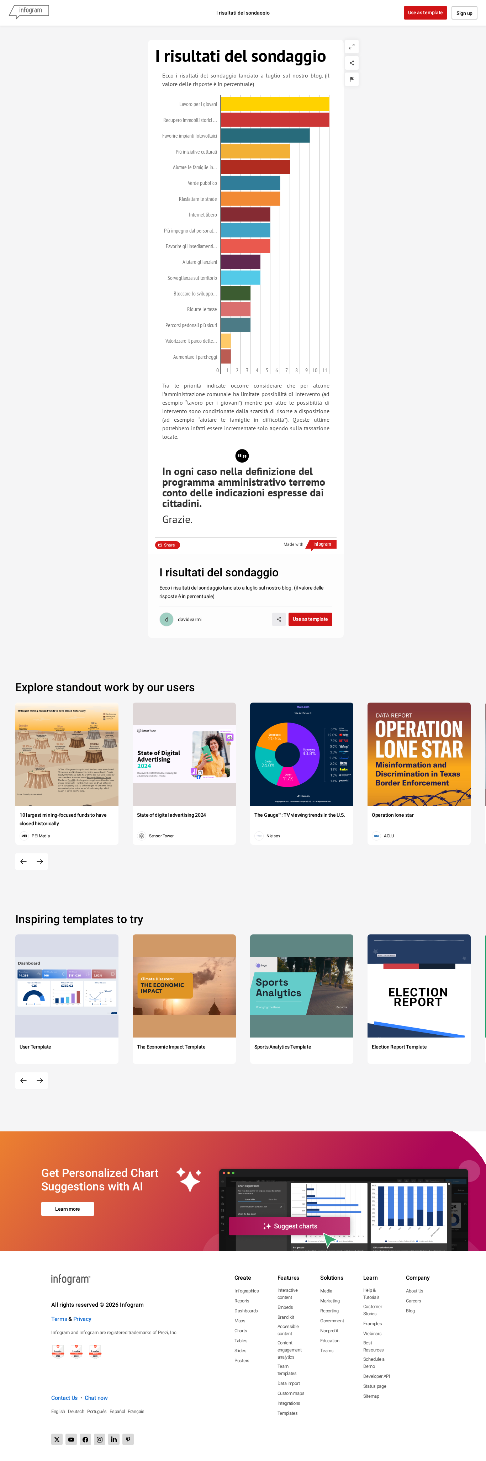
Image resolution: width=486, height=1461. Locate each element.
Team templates (287, 1370)
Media (326, 1291)
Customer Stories (372, 1310)
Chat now (96, 1398)
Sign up (464, 13)
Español (117, 1411)
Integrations (289, 1403)
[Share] (352, 63)
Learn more (67, 1209)
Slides (240, 1350)
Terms (59, 1319)
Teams (327, 1350)
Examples (372, 1323)
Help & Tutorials (371, 1293)
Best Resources (373, 1346)
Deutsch (76, 1411)
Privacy (82, 1319)
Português (97, 1411)
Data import (289, 1383)
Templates (288, 1413)
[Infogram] (29, 13)
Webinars (372, 1333)
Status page (374, 1386)
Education (329, 1340)
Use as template (425, 12)
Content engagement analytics (290, 1350)
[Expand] (352, 46)
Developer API (376, 1376)
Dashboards (246, 1310)
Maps (239, 1320)
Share (169, 545)
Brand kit (286, 1317)
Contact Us (64, 1398)
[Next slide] (40, 861)
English (58, 1411)
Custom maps (291, 1393)
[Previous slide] (23, 861)
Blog (410, 1310)
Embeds (285, 1307)
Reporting (329, 1310)
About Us (414, 1291)
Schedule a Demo (374, 1362)
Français (136, 1411)
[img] (275, 104)
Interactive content (288, 1293)
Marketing (329, 1300)
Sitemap (371, 1396)
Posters (241, 1360)
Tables (240, 1340)
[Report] (352, 79)
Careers (413, 1300)
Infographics (246, 1291)
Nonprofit (329, 1330)
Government (332, 1320)
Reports (241, 1300)
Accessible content (288, 1330)
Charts (240, 1330)
